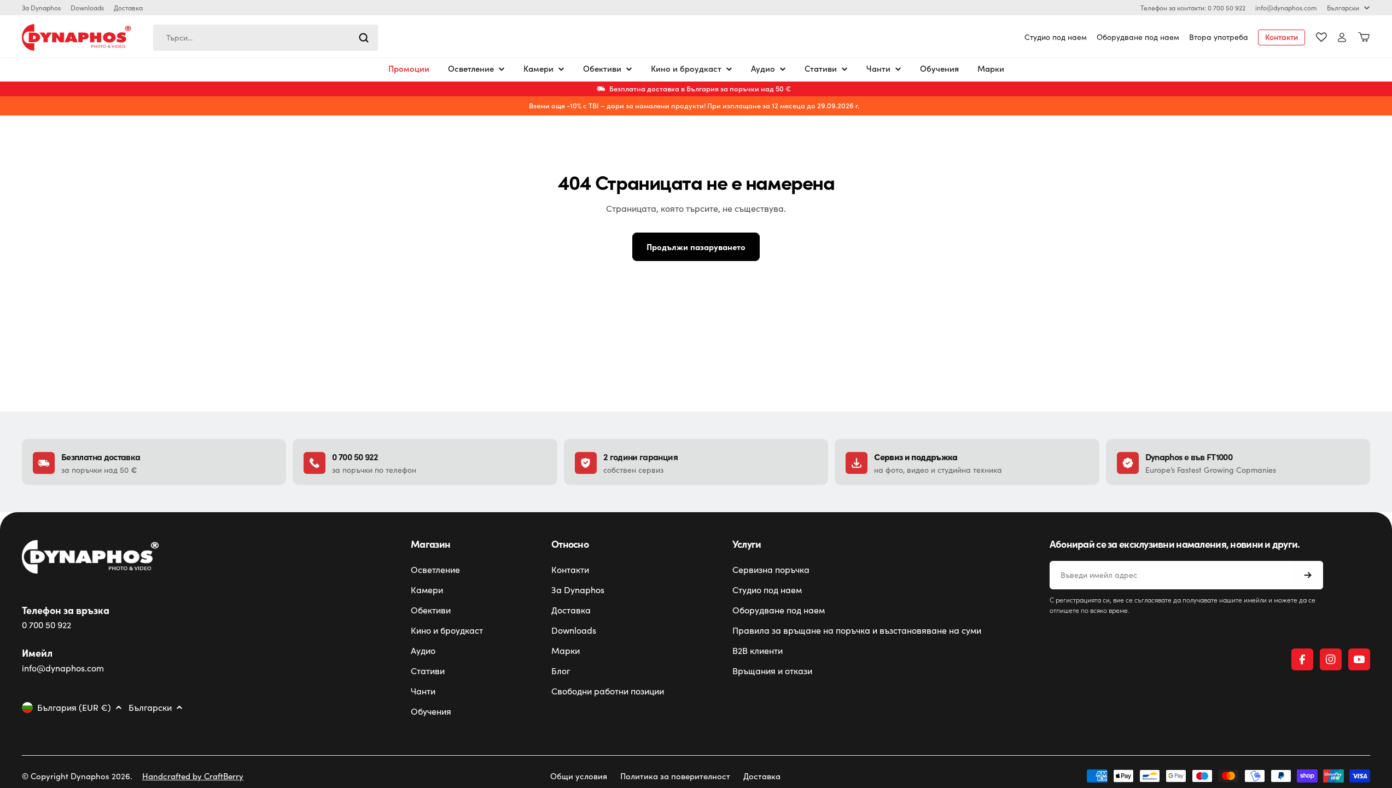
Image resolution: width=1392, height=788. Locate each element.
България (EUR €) (74, 707)
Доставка (128, 7)
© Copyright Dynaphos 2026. (77, 775)
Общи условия (578, 775)
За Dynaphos (41, 7)
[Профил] (1342, 37)
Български (1343, 7)
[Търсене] (363, 37)
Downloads (87, 7)
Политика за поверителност (675, 775)
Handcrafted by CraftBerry (192, 775)
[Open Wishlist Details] (1321, 37)
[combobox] (265, 38)
